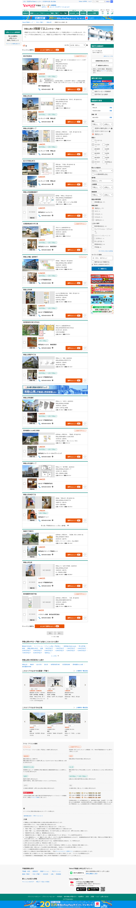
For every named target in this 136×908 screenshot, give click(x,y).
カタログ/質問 (92, 13)
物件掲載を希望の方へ (70, 896)
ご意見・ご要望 (89, 896)
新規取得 (53, 5)
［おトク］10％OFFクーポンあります (59, 7)
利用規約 (59, 896)
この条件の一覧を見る (81, 671)
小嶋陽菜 (107, 1)
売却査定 (83, 13)
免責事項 (81, 896)
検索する (104, 269)
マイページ (104, 71)
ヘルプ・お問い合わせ (101, 896)
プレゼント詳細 (35, 797)
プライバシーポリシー (34, 896)
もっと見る (54, 656)
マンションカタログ (28, 881)
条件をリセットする (108, 56)
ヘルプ (89, 1)
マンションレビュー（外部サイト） (64, 851)
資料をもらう (74, 89)
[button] (25, 678)
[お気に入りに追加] (85, 89)
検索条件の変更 (97, 100)
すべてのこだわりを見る (106, 251)
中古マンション (45, 13)
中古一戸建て (64, 13)
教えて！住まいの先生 (42, 881)
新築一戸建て (55, 13)
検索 (111, 1)
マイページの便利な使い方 (13, 43)
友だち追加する (78, 873)
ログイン (44, 7)
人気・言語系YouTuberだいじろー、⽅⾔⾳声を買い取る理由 (39, 1)
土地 (77, 13)
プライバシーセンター (48, 896)
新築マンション (34, 13)
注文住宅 (72, 13)
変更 (111, 107)
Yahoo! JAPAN (83, 1)
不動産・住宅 (26, 871)
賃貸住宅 (25, 13)
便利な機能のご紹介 (92, 873)
